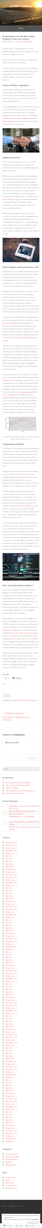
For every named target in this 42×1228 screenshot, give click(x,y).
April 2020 (9, 992)
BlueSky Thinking (12, 788)
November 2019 (11, 1005)
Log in (7, 1180)
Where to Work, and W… (17, 811)
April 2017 (9, 1088)
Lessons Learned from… (17, 822)
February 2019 (10, 1029)
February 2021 (10, 965)
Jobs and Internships (12, 1157)
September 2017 (11, 1075)
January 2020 (9, 1000)
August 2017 (9, 1077)
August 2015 (9, 1141)
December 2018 (11, 1035)
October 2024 (10, 848)
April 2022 (9, 928)
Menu (21, 28)
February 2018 (10, 1061)
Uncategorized (33, 700)
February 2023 (10, 901)
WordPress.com (11, 1188)
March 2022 (9, 931)
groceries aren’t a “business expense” (25, 506)
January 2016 (9, 1128)
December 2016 (11, 1099)
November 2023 (11, 877)
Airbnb (35, 639)
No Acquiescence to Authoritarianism (18, 783)
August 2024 (9, 853)
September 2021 (11, 947)
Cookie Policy (35, 1219)
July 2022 (8, 920)
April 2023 (9, 896)
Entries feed (9, 1183)
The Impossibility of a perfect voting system (20, 791)
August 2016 (9, 1109)
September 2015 (11, 1139)
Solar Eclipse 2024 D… (17, 806)
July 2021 (8, 952)
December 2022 (11, 907)
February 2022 (10, 933)
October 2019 (10, 1008)
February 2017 (10, 1093)
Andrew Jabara (21, 6)
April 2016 (9, 1120)
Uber (24, 639)
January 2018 (9, 1064)
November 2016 (11, 1101)
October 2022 (10, 912)
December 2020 (11, 971)
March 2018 (9, 1059)
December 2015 (11, 1131)
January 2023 (9, 904)
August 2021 (9, 949)
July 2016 (8, 1112)
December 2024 (11, 843)
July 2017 (8, 1080)
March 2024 (9, 867)
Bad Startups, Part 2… (16, 817)
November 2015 (11, 1133)
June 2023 (8, 891)
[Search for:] (21, 769)
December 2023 (11, 875)
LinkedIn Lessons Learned (15, 793)
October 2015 (10, 1136)
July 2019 (8, 1016)
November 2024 (11, 845)
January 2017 (9, 1096)
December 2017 (11, 1067)
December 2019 (11, 1003)
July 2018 (8, 1048)
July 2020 (8, 984)
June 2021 (8, 955)
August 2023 (9, 885)
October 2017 (10, 1072)
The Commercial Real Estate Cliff (17, 785)
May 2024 (8, 861)
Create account (10, 1177)
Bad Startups (30, 817)
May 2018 (8, 1053)
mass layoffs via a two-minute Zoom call (23, 633)
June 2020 (8, 987)
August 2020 (9, 981)
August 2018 (9, 1045)
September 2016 (11, 1107)
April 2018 (9, 1056)
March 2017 (9, 1091)
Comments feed (10, 1185)
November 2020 (11, 973)
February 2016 (10, 1125)
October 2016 (10, 1104)
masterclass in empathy (10, 630)
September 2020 (11, 979)
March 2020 (9, 995)
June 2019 (8, 1019)
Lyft (10, 639)
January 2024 (9, 872)
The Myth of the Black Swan (14, 713)
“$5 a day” (11, 199)
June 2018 (8, 1051)
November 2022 (11, 909)
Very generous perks (17, 477)
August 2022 (9, 917)
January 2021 (9, 968)
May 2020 (8, 989)
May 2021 (8, 957)
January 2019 (9, 1032)
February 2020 (10, 997)
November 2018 (11, 1037)
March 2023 (9, 899)
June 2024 (8, 859)
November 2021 (11, 941)
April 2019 (9, 1024)
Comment (32, 758)
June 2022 (8, 923)
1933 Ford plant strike (12, 323)
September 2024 (11, 851)
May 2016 (8, 1117)
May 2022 (8, 925)
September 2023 (11, 883)
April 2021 (9, 960)
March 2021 (9, 963)
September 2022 (11, 915)
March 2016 (9, 1123)
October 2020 (10, 976)
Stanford (25, 700)
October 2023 (10, 880)
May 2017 (8, 1085)
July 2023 (8, 888)
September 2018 (11, 1043)
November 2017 (11, 1069)
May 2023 (8, 893)
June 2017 (8, 1083)
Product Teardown (11, 1159)
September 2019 (11, 1011)
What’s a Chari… (14, 827)
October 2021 (10, 944)
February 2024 (10, 869)
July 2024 (8, 856)
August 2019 (9, 1013)
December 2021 (11, 939)
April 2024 (9, 864)
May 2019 (8, 1021)
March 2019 (9, 1027)
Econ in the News (15, 700)
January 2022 (9, 936)
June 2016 (8, 1115)
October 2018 (10, 1040)
